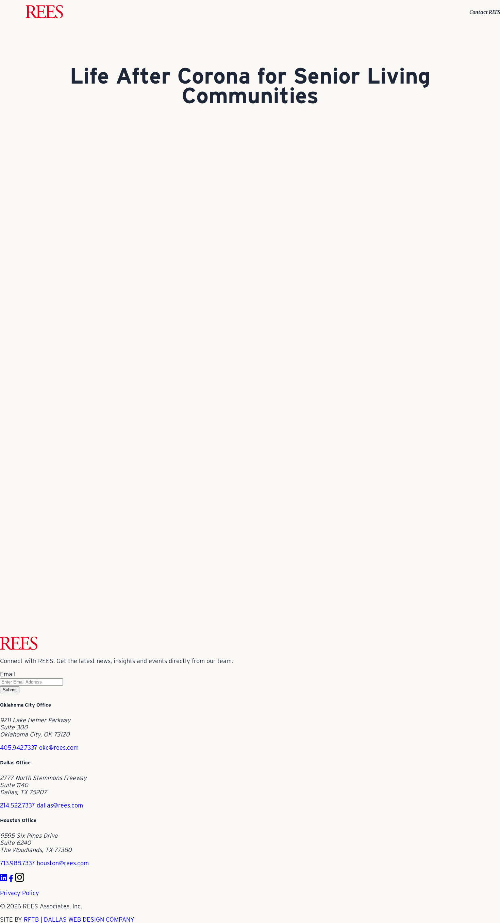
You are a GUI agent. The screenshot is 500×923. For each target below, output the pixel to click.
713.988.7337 (17, 863)
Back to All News (23, 633)
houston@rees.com (63, 863)
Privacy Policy (19, 893)
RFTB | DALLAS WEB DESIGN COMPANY (79, 919)
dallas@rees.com (60, 805)
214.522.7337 (17, 805)
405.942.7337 (18, 747)
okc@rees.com (59, 747)
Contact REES (484, 12)
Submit (10, 689)
